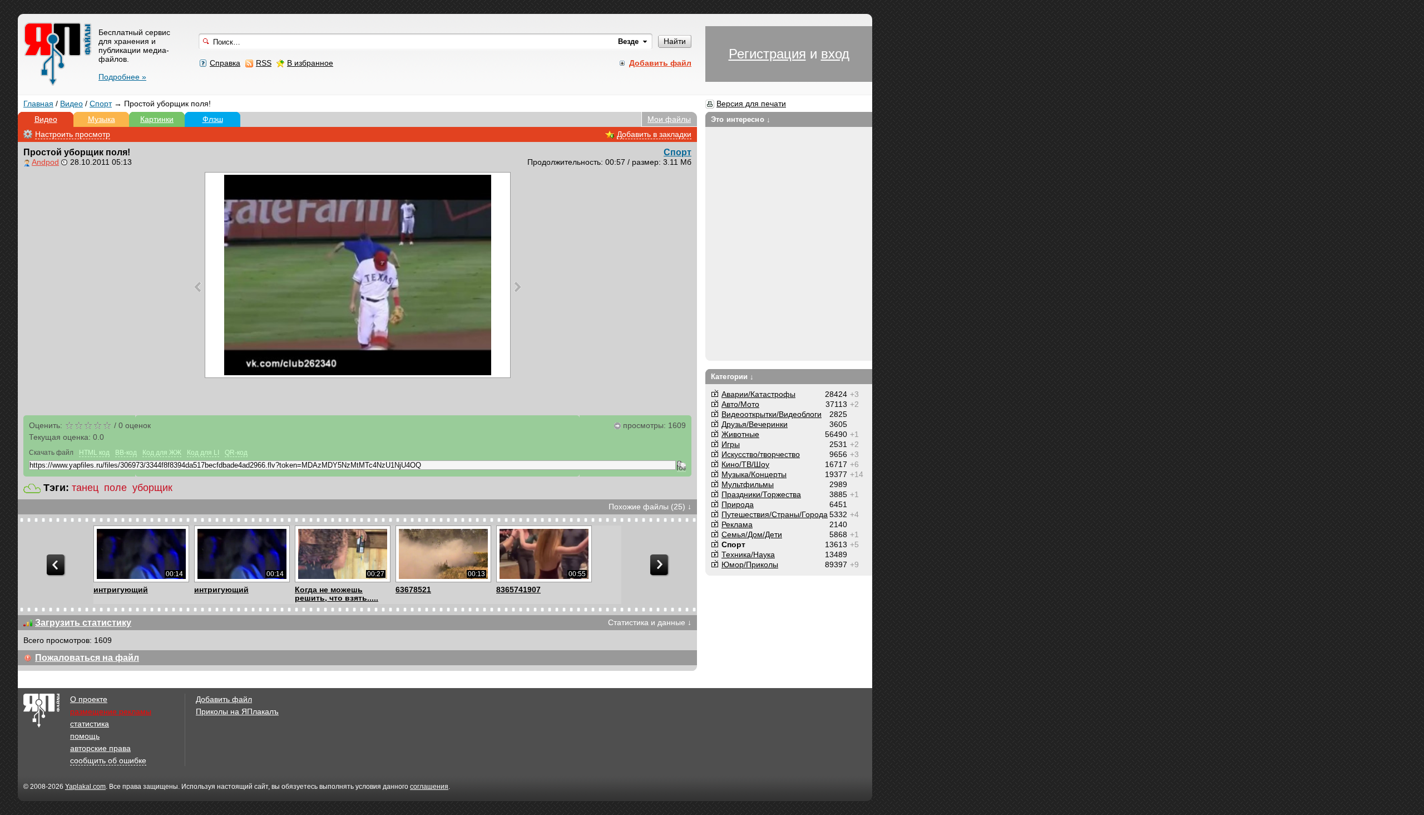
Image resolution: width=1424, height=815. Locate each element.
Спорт (101, 103)
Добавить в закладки (654, 134)
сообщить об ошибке (108, 760)
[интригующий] (141, 554)
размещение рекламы (110, 711)
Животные (740, 434)
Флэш (212, 119)
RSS (263, 62)
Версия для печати (751, 103)
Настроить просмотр (72, 134)
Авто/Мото (740, 404)
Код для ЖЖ (161, 452)
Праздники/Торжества (761, 494)
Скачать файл (51, 452)
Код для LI (203, 452)
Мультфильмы (747, 484)
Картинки (157, 119)
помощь (85, 735)
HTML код (94, 452)
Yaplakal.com (85, 787)
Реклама (737, 524)
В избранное (310, 62)
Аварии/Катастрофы (758, 394)
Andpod (45, 162)
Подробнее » (122, 76)
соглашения (429, 787)
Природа (737, 504)
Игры (730, 444)
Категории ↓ (732, 376)
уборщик (152, 487)
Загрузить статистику (83, 622)
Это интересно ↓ (740, 119)
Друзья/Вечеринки (754, 424)
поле (115, 487)
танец (85, 487)
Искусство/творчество (760, 454)
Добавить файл (224, 699)
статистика (89, 723)
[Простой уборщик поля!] (358, 275)
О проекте (88, 699)
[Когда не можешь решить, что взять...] (342, 554)
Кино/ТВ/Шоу (745, 464)
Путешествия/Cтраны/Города (774, 514)
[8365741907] (543, 554)
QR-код (236, 452)
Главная (38, 103)
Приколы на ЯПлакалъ (237, 711)
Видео (71, 103)
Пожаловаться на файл (87, 657)
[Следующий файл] (518, 286)
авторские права (100, 748)
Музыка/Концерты (754, 474)
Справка (225, 62)
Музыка (101, 119)
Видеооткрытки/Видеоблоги (771, 414)
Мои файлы (669, 119)
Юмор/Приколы (749, 564)
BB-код (126, 452)
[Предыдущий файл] (198, 286)
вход (835, 53)
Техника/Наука (748, 554)
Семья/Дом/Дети (751, 534)
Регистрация (767, 53)
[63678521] (443, 554)
